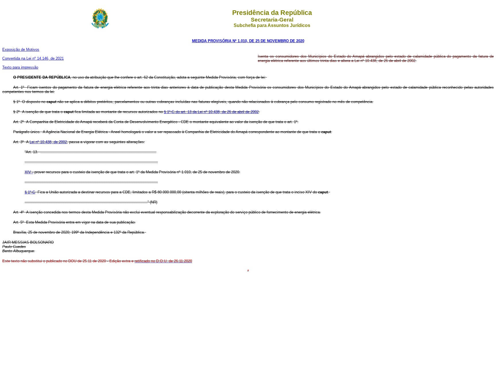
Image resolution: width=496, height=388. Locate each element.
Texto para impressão (20, 67)
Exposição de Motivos (20, 49)
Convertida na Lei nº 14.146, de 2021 (33, 58)
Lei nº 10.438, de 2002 (48, 142)
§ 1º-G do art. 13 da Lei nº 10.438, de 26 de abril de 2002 (211, 112)
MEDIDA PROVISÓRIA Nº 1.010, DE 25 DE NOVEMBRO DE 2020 (248, 41)
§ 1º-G (30, 192)
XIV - (29, 172)
